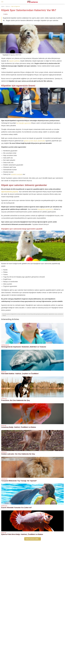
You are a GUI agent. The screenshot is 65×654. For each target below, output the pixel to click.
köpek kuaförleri (14, 61)
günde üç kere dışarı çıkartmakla (34, 141)
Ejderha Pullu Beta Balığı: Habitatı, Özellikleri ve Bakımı (22, 534)
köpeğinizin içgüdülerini (45, 209)
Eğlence (8, 6)
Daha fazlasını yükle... (32, 539)
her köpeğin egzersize (23, 123)
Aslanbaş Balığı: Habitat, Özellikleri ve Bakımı (18, 427)
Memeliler (4, 505)
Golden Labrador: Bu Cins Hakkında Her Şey (18, 454)
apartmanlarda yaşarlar (9, 191)
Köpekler (4, 398)
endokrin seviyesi (16, 174)
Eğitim (2, 6)
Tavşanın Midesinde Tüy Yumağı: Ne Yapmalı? (19, 481)
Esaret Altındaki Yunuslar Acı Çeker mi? (16, 507)
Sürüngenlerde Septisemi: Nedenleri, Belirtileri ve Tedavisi (23, 347)
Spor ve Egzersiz (15, 6)
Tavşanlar (4, 479)
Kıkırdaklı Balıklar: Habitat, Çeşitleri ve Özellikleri (20, 374)
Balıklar (3, 371)
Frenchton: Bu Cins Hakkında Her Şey (15, 400)
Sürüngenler (5, 345)
